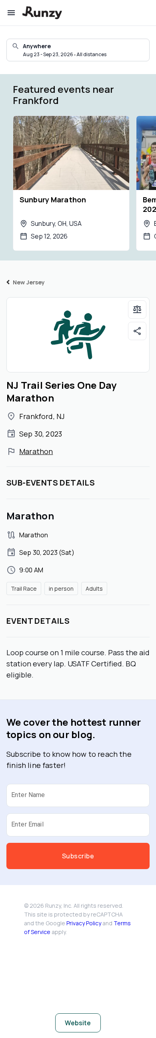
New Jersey (29, 282)
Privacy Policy (83, 923)
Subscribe (78, 856)
